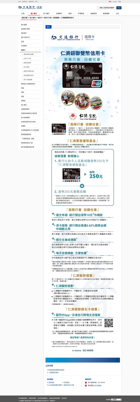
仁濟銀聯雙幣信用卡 (67, 18)
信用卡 (40, 18)
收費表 (23, 126)
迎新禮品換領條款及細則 (56, 370)
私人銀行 (46, 13)
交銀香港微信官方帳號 (28, 122)
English (115, 1)
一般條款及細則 (53, 372)
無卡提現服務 (25, 117)
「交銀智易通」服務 (27, 138)
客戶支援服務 (27, 80)
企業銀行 (59, 13)
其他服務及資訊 (28, 76)
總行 (36, 1)
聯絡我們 (31, 1)
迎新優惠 (56, 18)
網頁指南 (24, 1)
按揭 (22, 88)
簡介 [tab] (48, 27)
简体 (119, 1)
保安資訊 (51, 382)
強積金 (23, 100)
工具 (117, 13)
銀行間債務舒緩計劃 (27, 147)
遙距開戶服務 (25, 29)
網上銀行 (24, 105)
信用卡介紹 (47, 18)
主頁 (22, 13)
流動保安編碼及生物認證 (29, 113)
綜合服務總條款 (23, 398)
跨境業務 (106, 13)
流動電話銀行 (25, 109)
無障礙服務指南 (26, 134)
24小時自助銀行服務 (55, 385)
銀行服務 (24, 24)
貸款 (22, 92)
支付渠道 (25, 67)
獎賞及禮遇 (26, 63)
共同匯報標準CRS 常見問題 (30, 130)
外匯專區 (24, 46)
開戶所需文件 (25, 37)
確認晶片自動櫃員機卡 (28, 84)
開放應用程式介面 (27, 143)
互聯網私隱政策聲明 (54, 398)
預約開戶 (24, 33)
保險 (22, 96)
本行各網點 (97, 385)
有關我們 (93, 13)
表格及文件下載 (69, 385)
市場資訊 (81, 13)
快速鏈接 (108, 399)
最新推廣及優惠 (28, 54)
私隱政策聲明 (32, 398)
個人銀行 (34, 13)
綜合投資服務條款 (42, 398)
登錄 (110, 1)
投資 (70, 13)
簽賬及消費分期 (28, 71)
